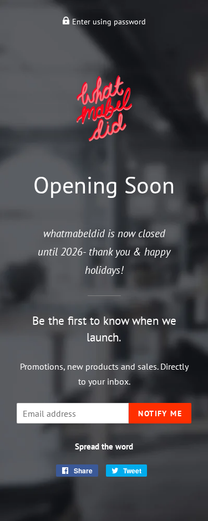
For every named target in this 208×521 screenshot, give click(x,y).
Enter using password (108, 22)
